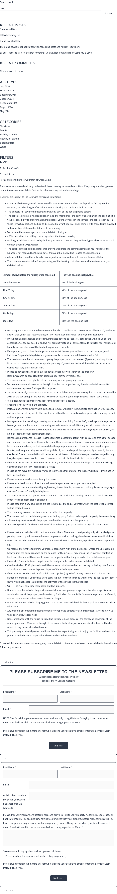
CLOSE (9, 661)
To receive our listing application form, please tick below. (32, 851)
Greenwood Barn (8, 29)
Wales (3, 146)
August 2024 (6, 107)
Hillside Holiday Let (10, 35)
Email (6, 708)
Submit (58, 745)
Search (3, 8)
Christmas (5, 126)
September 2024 (8, 103)
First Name (8, 691)
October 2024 (7, 98)
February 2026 (7, 90)
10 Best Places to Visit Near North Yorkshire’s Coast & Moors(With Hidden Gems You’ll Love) (46, 52)
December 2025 (8, 94)
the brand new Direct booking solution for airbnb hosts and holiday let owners (40, 46)
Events (3, 130)
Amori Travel (6, 2)
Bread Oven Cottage (10, 41)
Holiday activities (9, 134)
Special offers (7, 142)
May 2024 (4, 111)
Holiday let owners (9, 138)
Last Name (65, 691)
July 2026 (5, 86)
